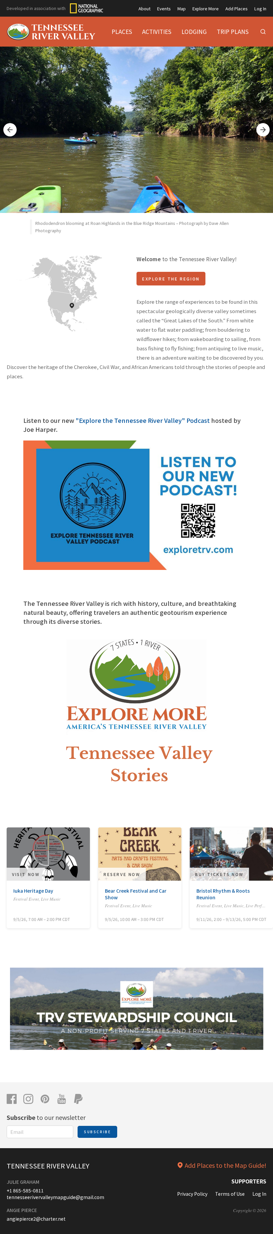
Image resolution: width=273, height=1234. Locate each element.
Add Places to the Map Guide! (225, 1165)
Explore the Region (171, 278)
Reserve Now (122, 874)
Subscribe (97, 1131)
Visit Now (26, 874)
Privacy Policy (192, 1193)
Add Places (236, 8)
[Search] (263, 31)
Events (164, 8)
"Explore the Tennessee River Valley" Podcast (143, 420)
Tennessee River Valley (48, 1165)
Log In (260, 8)
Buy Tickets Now (219, 874)
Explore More (205, 8)
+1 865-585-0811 (25, 1190)
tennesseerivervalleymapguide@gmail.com (55, 1197)
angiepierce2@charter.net (36, 1218)
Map (181, 8)
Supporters (248, 1181)
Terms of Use (230, 1193)
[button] (10, 129)
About (144, 8)
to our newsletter (46, 1117)
